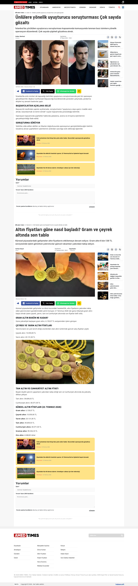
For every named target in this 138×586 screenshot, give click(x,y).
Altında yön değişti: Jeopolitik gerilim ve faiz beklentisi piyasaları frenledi (116, 276)
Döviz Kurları (41, 550)
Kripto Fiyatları (42, 558)
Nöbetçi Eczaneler (43, 566)
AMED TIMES (20, 12)
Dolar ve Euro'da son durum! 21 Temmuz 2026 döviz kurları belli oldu (115, 257)
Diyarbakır (72, 249)
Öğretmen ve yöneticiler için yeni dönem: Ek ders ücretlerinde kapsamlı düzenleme (115, 64)
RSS (17, 584)
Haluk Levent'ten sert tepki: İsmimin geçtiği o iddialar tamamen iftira (116, 83)
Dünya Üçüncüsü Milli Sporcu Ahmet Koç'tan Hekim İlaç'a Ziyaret (115, 44)
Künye (63, 546)
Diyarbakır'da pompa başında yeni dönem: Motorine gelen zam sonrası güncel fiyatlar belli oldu (115, 266)
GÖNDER (92, 207)
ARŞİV (30, 2)
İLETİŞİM (35, 2)
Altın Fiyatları (41, 554)
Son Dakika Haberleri (68, 558)
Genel (27, 12)
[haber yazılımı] (120, 584)
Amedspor (17, 550)
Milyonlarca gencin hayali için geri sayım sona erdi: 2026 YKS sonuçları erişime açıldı (115, 54)
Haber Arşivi (65, 554)
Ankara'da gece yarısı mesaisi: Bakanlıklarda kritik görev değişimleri (115, 74)
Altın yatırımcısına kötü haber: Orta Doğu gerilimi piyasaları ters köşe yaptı (116, 296)
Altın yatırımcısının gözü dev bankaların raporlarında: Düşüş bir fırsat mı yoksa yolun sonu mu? (116, 286)
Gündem (17, 554)
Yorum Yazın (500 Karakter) (24, 190)
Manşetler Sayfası (43, 546)
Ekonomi (28, 225)
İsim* (17, 183)
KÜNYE (41, 2)
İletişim (63, 550)
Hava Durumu (41, 562)
